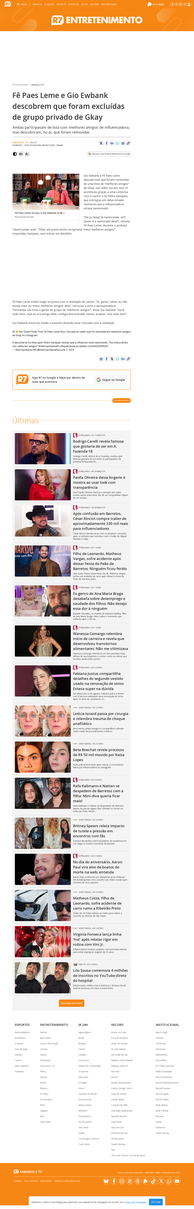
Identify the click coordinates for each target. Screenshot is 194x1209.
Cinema (44, 1049)
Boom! (114, 1077)
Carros (82, 1049)
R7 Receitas (46, 1099)
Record (94, 4)
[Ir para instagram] (180, 4)
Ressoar (160, 1116)
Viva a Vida (45, 1121)
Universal (160, 1127)
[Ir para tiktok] (153, 1181)
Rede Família (162, 1110)
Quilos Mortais (118, 1144)
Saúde (82, 1133)
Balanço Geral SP (119, 1065)
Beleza (43, 1032)
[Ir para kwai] (129, 1181)
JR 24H (84, 4)
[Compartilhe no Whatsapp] (117, 143)
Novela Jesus (117, 1138)
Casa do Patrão (119, 1093)
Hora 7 (82, 1088)
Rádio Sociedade (164, 1071)
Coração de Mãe (119, 1105)
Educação (83, 1077)
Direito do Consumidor (90, 1065)
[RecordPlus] (156, 4)
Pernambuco (85, 1116)
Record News (109, 4)
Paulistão (19, 1071)
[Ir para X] (176, 4)
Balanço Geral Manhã (121, 1060)
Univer (159, 1121)
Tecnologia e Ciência (89, 1138)
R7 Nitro (44, 1093)
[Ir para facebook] (172, 4)
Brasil (81, 1037)
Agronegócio (85, 1032)
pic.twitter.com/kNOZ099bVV (92, 346)
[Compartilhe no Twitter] (101, 143)
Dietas (43, 1054)
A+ (21, 154)
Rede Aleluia (162, 1105)
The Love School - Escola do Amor (128, 1155)
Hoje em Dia (117, 1127)
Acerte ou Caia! (118, 1032)
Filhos (43, 1071)
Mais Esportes (22, 1065)
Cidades (82, 1054)
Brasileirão (20, 1037)
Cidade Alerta (117, 1099)
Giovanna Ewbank (122, 400)
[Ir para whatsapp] (169, 1181)
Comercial (161, 1043)
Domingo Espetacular (121, 1110)
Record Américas (164, 1077)
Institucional (167, 1025)
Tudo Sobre (84, 1144)
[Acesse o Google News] (123, 143)
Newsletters (161, 1054)
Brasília (37, 4)
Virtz (42, 1116)
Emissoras (161, 1049)
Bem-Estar (45, 1037)
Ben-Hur (115, 1071)
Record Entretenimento (167, 1082)
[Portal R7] (8, 4)
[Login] (189, 4)
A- (26, 154)
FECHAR (155, 1202)
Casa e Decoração (49, 1043)
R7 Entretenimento (20, 84)
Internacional (85, 1099)
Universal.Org (162, 1133)
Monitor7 (83, 1110)
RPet (42, 1105)
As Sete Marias (118, 1049)
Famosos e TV (38, 84)
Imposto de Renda (88, 1093)
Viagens (44, 1110)
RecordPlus (161, 1060)
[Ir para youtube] (177, 1181)
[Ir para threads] (137, 1181)
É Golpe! (83, 1082)
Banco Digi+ (162, 1032)
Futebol (18, 1054)
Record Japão (162, 1093)
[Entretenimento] (97, 19)
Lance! (18, 1060)
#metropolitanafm (49, 346)
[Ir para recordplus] (145, 1181)
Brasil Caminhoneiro (121, 1082)
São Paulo (84, 1127)
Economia (83, 1071)
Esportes (73, 4)
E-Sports (19, 1043)
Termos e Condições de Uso (67, 1181)
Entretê (61, 4)
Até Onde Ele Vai (119, 1054)
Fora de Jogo (21, 1049)
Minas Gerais (85, 1105)
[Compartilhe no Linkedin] (112, 143)
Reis (113, 1149)
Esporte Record (118, 1116)
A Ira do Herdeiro (119, 1037)
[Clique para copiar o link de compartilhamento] (128, 143)
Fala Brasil (116, 1121)
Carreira (159, 1037)
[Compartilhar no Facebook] (106, 143)
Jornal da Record (119, 1133)
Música (43, 1088)
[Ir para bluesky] (106, 1181)
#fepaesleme (67, 346)
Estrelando (45, 1060)
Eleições (49, 4)
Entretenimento (54, 1025)
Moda (43, 1082)
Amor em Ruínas (119, 1043)
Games (43, 1077)
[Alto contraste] (14, 154)
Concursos (84, 1060)
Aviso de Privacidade (136, 1202)
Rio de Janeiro (85, 1121)
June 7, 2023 (67, 349)
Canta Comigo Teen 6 (122, 1088)
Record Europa (163, 1088)
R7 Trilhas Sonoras (165, 1065)
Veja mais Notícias (71, 1003)
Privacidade (46, 1181)
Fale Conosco (31, 1181)
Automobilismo (22, 1032)
